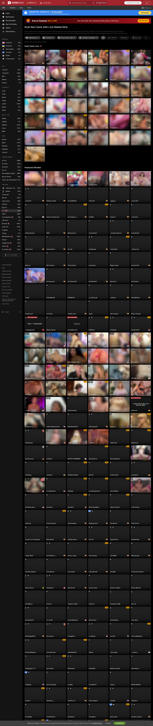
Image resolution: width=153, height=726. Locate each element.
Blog (3, 268)
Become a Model (7, 290)
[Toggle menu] (3, 3)
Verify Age (145, 13)
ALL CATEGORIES (12, 255)
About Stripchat (6, 265)
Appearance (33, 38)
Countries (49, 38)
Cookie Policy (97, 723)
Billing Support (6, 274)
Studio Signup (6, 293)
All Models (5, 296)
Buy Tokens (5, 304)
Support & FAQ (6, 271)
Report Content (6, 277)
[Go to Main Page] (16, 3)
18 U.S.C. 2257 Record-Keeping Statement (9, 300)
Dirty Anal (138, 38)
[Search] (93, 2)
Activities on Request (88, 38)
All (103, 38)
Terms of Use (6, 286)
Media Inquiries (6, 280)
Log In (147, 3)
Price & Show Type (67, 38)
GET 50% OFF (143, 21)
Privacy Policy (6, 283)
